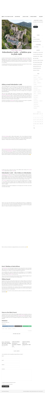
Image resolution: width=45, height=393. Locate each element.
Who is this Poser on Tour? (7, 16)
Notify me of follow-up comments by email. (9, 382)
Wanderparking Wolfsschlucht (10, 150)
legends (35, 84)
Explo (6, 59)
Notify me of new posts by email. (7, 384)
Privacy (34, 37)
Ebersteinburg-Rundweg (7, 149)
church (39, 77)
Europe (12, 50)
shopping (39, 93)
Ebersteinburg (10, 151)
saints (35, 93)
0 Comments (30, 330)
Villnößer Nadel (11, 274)
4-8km (13, 170)
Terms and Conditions (36, 39)
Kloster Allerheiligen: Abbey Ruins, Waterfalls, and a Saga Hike (6, 343)
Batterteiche (8, 95)
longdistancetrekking (38, 86)
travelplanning (36, 106)
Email (3, 360)
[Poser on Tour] (22, 7)
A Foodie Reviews (33, 16)
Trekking (20, 50)
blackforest (36, 75)
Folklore (41, 16)
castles (3, 328)
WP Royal (7, 391)
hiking (6, 328)
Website (3, 364)
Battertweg (12, 100)
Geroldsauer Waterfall (21, 315)
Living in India (25, 16)
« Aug (34, 127)
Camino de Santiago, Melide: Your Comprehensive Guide (26, 343)
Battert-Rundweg (6, 136)
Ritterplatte (3, 94)
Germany (16, 50)
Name (3, 355)
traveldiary (36, 102)
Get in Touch (40, 391)
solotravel (36, 97)
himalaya (39, 82)
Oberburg (9, 175)
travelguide (13, 328)
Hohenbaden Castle (5, 174)
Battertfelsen (25, 59)
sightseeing (9, 328)
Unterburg (5, 180)
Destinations (17, 16)
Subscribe (35, 26)
